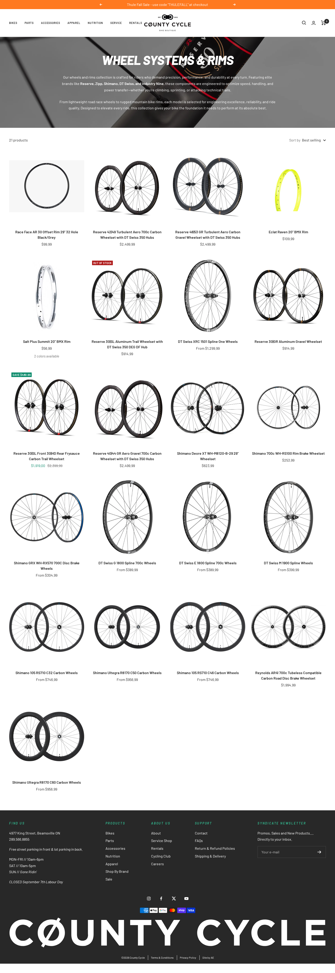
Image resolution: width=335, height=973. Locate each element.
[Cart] (323, 23)
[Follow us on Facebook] (161, 898)
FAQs (199, 840)
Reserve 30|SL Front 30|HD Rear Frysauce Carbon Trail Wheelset (46, 456)
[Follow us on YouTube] (186, 898)
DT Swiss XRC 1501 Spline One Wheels (208, 341)
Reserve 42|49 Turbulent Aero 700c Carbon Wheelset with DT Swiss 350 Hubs (127, 234)
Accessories (50, 22)
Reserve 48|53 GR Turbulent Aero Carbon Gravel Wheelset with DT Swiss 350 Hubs (207, 234)
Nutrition (95, 22)
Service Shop (161, 840)
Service (116, 22)
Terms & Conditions (162, 957)
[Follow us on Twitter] (174, 898)
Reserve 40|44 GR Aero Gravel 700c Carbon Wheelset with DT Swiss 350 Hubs (127, 456)
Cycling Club (161, 856)
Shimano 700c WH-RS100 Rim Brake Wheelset (288, 453)
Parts (29, 22)
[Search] (304, 23)
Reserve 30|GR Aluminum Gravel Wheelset (288, 341)
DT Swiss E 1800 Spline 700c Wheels (208, 563)
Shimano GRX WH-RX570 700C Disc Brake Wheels (47, 565)
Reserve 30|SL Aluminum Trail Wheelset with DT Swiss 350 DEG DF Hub (127, 344)
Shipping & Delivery (210, 856)
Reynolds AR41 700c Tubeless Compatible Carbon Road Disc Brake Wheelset (288, 675)
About (156, 833)
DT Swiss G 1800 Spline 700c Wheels (127, 563)
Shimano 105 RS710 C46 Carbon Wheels (208, 672)
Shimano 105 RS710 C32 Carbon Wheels (46, 672)
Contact (201, 833)
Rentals (135, 22)
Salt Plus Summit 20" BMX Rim (46, 341)
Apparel (73, 22)
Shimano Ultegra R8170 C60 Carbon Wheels (46, 782)
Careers (157, 864)
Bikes (13, 22)
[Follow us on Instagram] (148, 898)
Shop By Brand (117, 871)
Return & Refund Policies (215, 848)
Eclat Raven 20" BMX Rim (288, 232)
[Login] (314, 23)
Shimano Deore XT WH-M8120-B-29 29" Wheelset (208, 456)
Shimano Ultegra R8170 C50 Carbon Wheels (127, 672)
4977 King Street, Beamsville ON (34, 833)
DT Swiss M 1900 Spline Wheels (288, 563)
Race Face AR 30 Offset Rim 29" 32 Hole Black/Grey (46, 234)
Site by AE (208, 957)
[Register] (319, 852)
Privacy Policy (188, 957)
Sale (109, 879)
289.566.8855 (19, 839)
